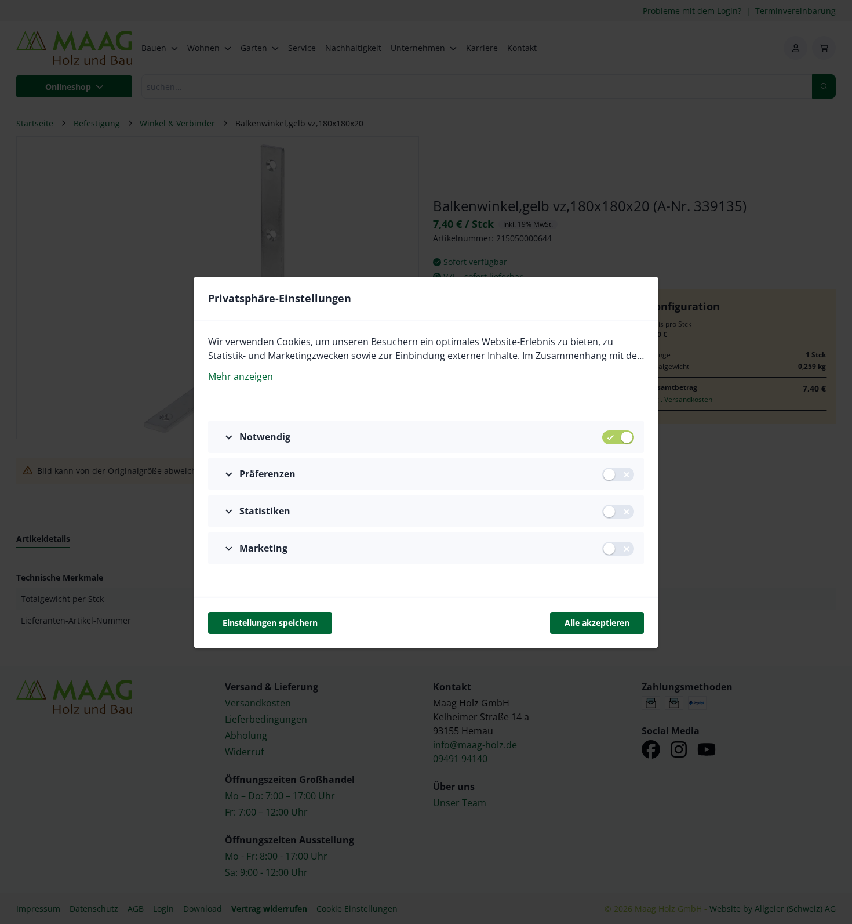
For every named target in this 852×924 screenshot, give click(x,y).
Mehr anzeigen (240, 376)
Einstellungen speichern (270, 622)
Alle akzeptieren (597, 622)
